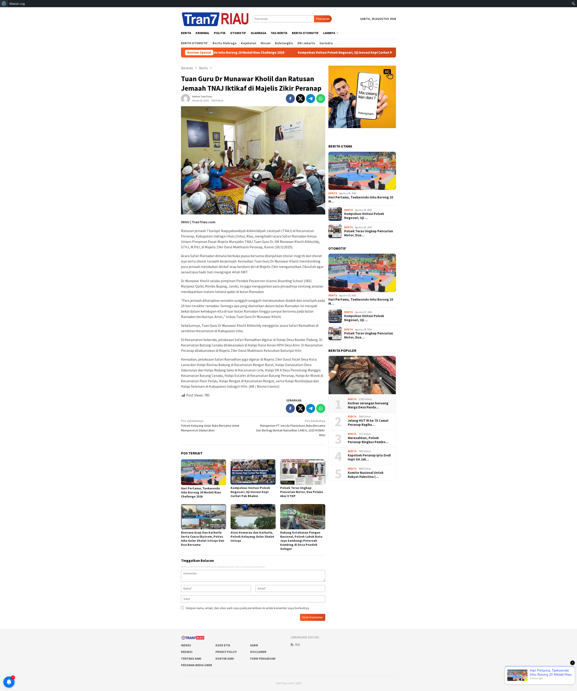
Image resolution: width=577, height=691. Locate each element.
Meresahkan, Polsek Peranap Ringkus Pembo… (368, 440)
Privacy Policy (226, 652)
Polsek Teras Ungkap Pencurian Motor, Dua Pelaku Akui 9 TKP (301, 492)
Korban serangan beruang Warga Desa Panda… (368, 405)
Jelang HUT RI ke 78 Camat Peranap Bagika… (368, 423)
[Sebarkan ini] (290, 98)
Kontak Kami (224, 659)
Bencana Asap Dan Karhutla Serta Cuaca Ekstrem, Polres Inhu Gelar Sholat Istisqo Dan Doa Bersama (202, 538)
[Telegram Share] (310, 98)
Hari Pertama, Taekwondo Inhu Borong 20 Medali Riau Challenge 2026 (201, 492)
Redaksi (186, 652)
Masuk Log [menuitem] (17, 3)
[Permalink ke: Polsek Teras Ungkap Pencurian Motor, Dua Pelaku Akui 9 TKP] (302, 472)
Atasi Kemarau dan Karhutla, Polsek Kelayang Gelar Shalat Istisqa (252, 536)
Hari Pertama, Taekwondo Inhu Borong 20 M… (360, 199)
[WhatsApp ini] (320, 98)
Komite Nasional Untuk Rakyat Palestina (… (365, 475)
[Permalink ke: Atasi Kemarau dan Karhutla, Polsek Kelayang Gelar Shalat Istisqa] (253, 516)
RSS (297, 645)
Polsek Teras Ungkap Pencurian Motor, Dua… (368, 233)
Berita (332, 193)
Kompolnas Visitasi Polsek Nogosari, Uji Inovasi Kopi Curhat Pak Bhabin (316, 53)
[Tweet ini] (300, 98)
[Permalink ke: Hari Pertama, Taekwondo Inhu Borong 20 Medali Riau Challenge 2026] (203, 472)
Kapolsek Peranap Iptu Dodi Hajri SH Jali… (369, 457)
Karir (254, 645)
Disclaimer (258, 652)
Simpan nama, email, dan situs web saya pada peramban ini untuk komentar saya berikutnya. (248, 608)
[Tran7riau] (216, 18)
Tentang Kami (191, 659)
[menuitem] (4, 3)
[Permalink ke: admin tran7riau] (185, 98)
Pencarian (323, 19)
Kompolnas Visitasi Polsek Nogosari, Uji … (364, 216)
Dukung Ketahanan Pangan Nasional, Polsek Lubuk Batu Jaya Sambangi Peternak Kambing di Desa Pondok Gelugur (301, 540)
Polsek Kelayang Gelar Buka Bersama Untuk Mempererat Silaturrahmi (210, 425)
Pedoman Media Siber (196, 665)
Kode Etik (222, 645)
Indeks (186, 645)
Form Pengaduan (262, 659)
